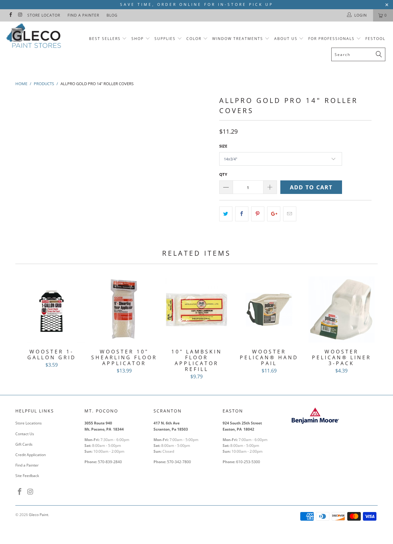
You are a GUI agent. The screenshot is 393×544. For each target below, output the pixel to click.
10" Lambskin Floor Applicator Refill (196, 309)
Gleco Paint (38, 514)
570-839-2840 (110, 461)
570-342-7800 (179, 461)
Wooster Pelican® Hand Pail (269, 309)
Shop (137, 38)
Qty (223, 174)
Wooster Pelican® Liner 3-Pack (341, 309)
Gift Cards (24, 444)
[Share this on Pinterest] (257, 214)
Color (193, 38)
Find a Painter (83, 15)
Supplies (165, 38)
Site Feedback (27, 475)
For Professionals (332, 38)
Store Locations (28, 423)
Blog (112, 15)
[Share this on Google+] (273, 214)
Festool (375, 38)
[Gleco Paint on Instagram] (19, 15)
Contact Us (24, 433)
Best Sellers (105, 38)
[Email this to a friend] (289, 214)
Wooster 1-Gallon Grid (51, 309)
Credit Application (30, 454)
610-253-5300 (248, 461)
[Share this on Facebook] (241, 214)
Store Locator (43, 15)
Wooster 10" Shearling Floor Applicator (124, 309)
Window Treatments (237, 38)
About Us (286, 38)
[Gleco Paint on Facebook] (10, 15)
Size (223, 146)
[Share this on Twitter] (225, 214)
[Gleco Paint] (34, 37)
